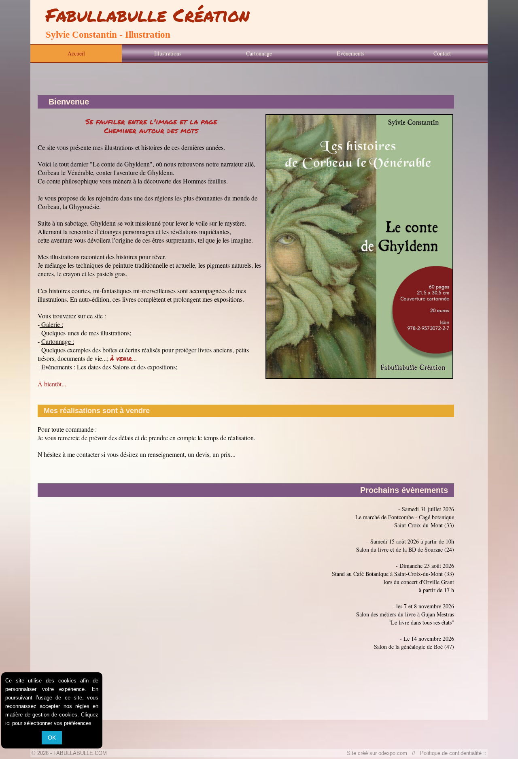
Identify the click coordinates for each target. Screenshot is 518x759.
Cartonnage (259, 53)
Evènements (350, 53)
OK (52, 737)
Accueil (76, 53)
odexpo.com (394, 753)
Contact (442, 53)
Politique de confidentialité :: (451, 753)
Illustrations (167, 53)
